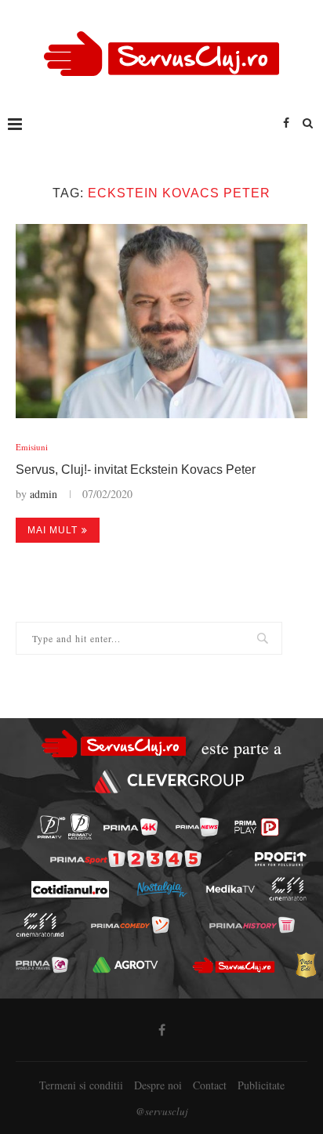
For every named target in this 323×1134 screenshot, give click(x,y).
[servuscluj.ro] (233, 965)
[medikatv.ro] (229, 889)
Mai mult (52, 530)
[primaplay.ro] (256, 827)
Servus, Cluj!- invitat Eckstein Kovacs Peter (136, 469)
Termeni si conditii (81, 1085)
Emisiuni (32, 447)
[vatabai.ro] (306, 965)
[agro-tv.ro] (125, 965)
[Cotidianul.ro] (69, 889)
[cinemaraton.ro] (287, 889)
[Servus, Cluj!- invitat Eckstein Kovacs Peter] (161, 321)
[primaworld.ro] (42, 965)
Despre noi (158, 1085)
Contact (210, 1085)
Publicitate (261, 1085)
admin (43, 493)
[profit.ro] (281, 859)
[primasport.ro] (125, 858)
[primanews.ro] (197, 827)
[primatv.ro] (51, 826)
